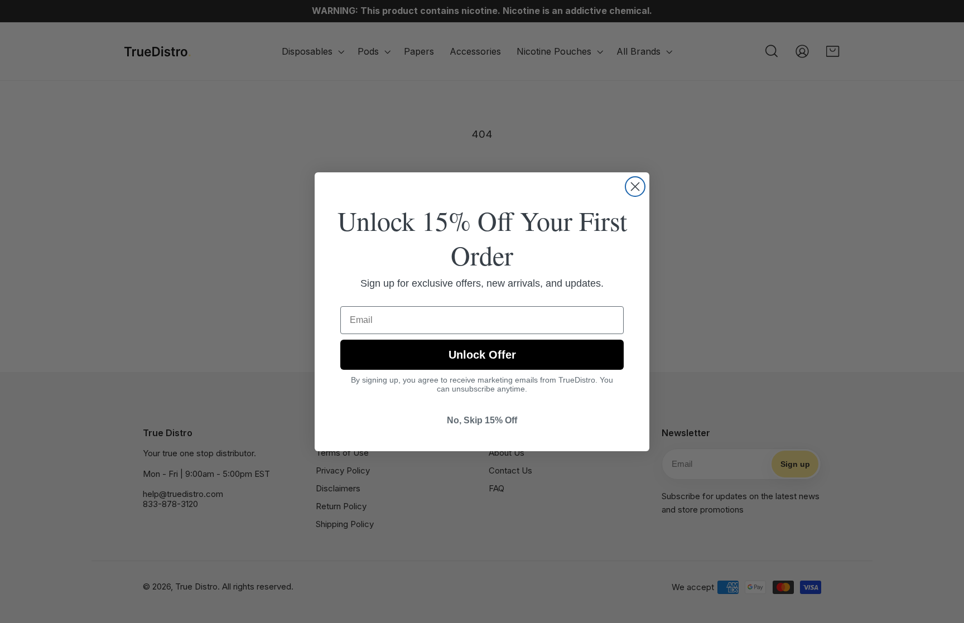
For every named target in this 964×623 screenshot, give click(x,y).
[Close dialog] (635, 186)
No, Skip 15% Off (482, 420)
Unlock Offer (482, 355)
